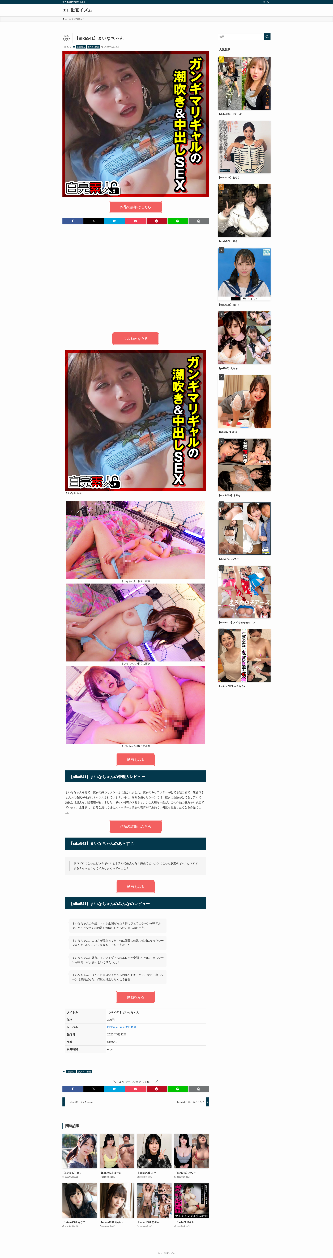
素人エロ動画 (93, 47)
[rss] (264, 2)
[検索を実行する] (267, 36)
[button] (72, 221)
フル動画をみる (135, 339)
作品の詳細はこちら (135, 207)
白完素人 (81, 47)
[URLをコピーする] (199, 221)
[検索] (268, 2)
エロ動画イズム (77, 10)
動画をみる (135, 760)
